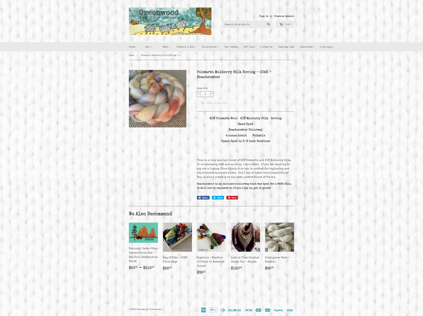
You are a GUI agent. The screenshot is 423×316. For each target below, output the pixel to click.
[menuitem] (132, 46)
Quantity (202, 88)
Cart (287, 24)
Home (131, 55)
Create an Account (284, 16)
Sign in (263, 16)
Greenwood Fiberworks (149, 309)
